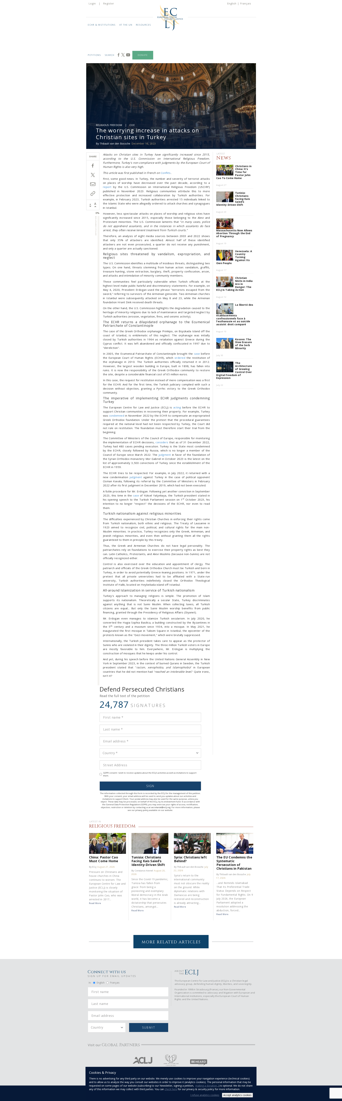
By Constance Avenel (142, 870)
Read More (95, 903)
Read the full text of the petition (125, 696)
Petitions (94, 55)
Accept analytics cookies (237, 1095)
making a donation (206, 1085)
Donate (143, 55)
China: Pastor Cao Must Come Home (103, 859)
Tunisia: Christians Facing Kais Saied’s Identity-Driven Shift (148, 861)
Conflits (166, 173)
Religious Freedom (109, 125)
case (197, 353)
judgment (165, 454)
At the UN (126, 25)
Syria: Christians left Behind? (190, 859)
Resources (143, 25)
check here (171, 1089)
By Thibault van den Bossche (189, 866)
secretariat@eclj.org (160, 807)
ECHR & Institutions (102, 25)
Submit (148, 1027)
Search (110, 55)
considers (162, 442)
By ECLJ (92, 866)
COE (132, 125)
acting (177, 407)
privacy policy (142, 810)
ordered (180, 357)
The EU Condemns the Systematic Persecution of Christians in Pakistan (234, 862)
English (231, 3)
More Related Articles (171, 942)
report (107, 187)
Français (245, 3)
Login (92, 3)
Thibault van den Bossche (115, 143)
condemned (116, 415)
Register (108, 3)
